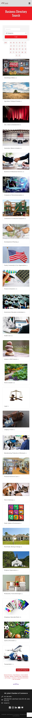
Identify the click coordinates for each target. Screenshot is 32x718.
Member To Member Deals (15, 676)
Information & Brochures (22, 677)
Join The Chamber (16, 679)
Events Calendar (24, 675)
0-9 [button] (5, 42)
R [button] (25, 49)
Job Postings (8, 677)
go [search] (16, 36)
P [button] (19, 49)
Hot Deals (7, 676)
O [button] (16, 49)
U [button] (16, 52)
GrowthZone (16, 715)
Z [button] (19, 55)
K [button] (22, 46)
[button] (22, 670)
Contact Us (14, 677)
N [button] (13, 49)
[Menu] (29, 3)
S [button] (10, 52)
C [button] (16, 42)
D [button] (19, 42)
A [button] (10, 42)
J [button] (19, 46)
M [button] (10, 49)
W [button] (22, 52)
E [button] (22, 42)
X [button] (25, 52)
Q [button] (22, 49)
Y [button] (16, 55)
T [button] (13, 52)
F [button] (25, 42)
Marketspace (25, 676)
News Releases (16, 675)
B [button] (13, 42)
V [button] (19, 52)
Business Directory (8, 675)
